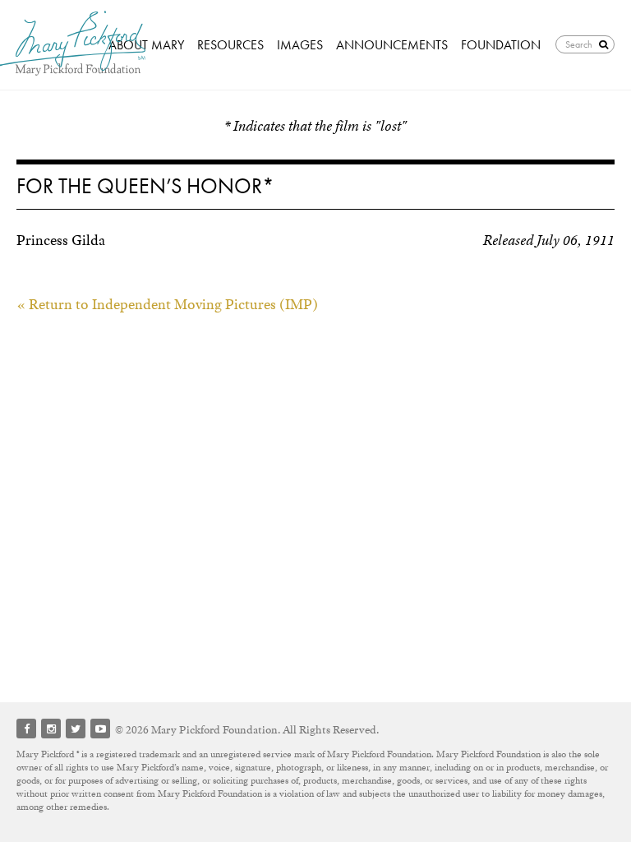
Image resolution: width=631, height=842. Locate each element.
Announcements (392, 44)
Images (300, 44)
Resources (230, 44)
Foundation (501, 44)
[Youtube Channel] (100, 728)
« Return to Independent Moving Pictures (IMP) (167, 304)
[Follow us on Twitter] (75, 728)
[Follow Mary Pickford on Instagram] (51, 728)
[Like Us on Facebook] (26, 728)
